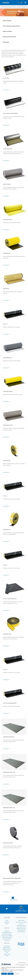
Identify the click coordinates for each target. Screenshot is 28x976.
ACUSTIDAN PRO (7, 149)
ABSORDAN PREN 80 (8, 737)
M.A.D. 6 (5, 669)
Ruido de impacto (7, 20)
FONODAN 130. (7, 634)
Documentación (7, 946)
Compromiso (6, 922)
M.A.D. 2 (5, 324)
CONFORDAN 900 (8, 391)
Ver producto (5, 90)
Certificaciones (7, 951)
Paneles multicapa (7, 31)
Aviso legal (7, 940)
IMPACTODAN (6, 184)
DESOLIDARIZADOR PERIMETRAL (12, 878)
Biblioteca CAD (7, 954)
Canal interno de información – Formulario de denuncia (21, 922)
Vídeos (7, 955)
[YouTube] (7, 909)
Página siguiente (14, 899)
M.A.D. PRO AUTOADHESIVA (10, 113)
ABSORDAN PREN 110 (9, 772)
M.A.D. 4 (5, 565)
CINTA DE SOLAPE (8, 843)
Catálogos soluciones (7, 949)
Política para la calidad (6, 934)
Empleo (6, 923)
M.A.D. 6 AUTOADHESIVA (9, 703)
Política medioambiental (6, 937)
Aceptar (4, 973)
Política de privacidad (7, 939)
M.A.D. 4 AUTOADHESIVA (9, 599)
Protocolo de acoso (21, 931)
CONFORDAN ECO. (8, 425)
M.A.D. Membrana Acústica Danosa (11, 26)
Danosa (6, 920)
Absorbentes (6, 42)
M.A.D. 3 (5, 496)
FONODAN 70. (7, 529)
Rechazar (10, 973)
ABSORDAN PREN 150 (9, 807)
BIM (7, 952)
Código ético (6, 931)
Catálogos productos (7, 947)
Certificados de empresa (7, 932)
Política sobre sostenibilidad (6, 935)
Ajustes (16, 973)
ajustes (11, 971)
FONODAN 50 (6, 460)
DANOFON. (6, 288)
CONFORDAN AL (7, 358)
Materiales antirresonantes (9, 37)
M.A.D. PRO (6, 78)
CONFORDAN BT (7, 219)
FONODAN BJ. (6, 253)
